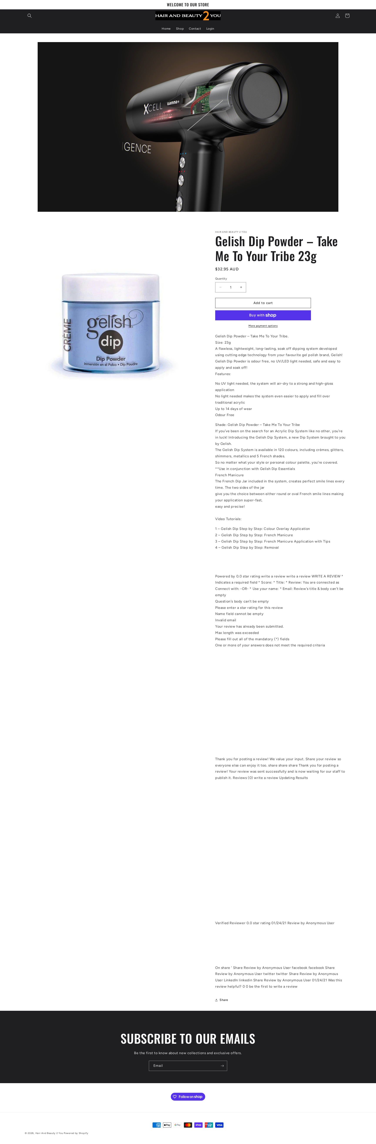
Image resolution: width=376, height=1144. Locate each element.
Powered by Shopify (76, 1133)
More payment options (263, 325)
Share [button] (224, 1000)
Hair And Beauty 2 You (49, 1133)
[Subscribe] (222, 1066)
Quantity (221, 278)
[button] (29, 15)
